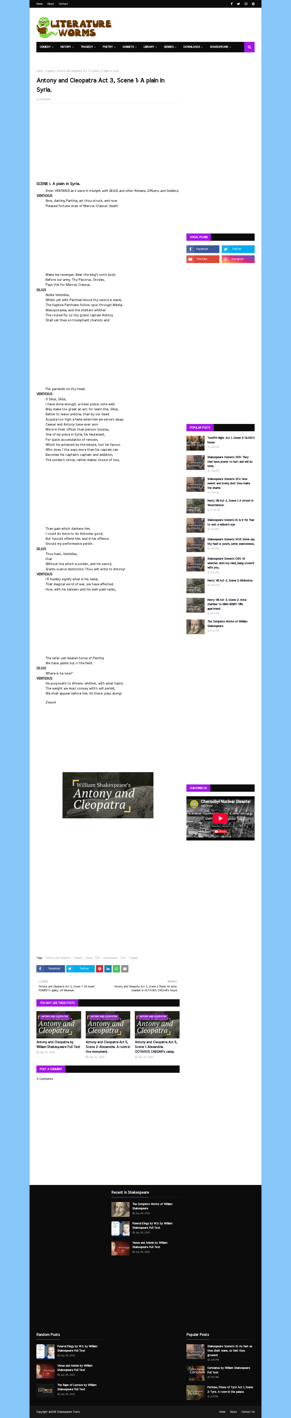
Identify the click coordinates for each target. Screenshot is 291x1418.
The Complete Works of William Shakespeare (227, 624)
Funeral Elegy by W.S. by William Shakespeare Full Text (77, 1348)
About (50, 4)
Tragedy (49, 71)
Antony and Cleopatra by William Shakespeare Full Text (58, 1045)
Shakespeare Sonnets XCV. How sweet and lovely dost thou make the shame (228, 484)
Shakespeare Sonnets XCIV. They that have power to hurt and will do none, (229, 462)
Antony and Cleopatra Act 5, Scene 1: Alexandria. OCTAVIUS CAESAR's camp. (156, 1047)
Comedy (78, 957)
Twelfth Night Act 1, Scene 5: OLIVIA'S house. (231, 440)
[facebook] (232, 4)
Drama (88, 957)
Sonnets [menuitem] (128, 47)
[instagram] (245, 4)
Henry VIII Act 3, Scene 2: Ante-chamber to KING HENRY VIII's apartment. (227, 604)
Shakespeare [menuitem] (219, 47)
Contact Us (248, 1411)
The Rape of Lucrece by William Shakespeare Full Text (76, 1387)
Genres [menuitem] (169, 47)
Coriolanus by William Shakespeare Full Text (228, 1370)
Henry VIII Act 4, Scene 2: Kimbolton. (230, 580)
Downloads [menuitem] (191, 47)
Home (39, 4)
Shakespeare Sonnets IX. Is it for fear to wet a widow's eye (230, 522)
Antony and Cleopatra (58, 957)
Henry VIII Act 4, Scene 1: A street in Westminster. (230, 503)
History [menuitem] (65, 47)
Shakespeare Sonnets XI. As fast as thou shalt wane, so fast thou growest (229, 1351)
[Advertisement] (108, 140)
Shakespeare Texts (68, 1411)
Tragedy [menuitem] (87, 47)
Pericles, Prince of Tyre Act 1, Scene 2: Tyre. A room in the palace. (230, 1389)
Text (123, 957)
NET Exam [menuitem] (46, 57)
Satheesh (45, 99)
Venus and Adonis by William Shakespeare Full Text (74, 1368)
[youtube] (202, 259)
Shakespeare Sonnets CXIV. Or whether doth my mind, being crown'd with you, (230, 563)
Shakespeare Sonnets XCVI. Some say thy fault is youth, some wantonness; (231, 541)
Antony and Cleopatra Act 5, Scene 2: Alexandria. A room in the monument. (108, 1047)
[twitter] (238, 4)
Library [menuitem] (149, 47)
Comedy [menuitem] (45, 47)
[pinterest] (253, 4)
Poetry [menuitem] (108, 47)
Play (97, 957)
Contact (63, 4)
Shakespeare (110, 957)
